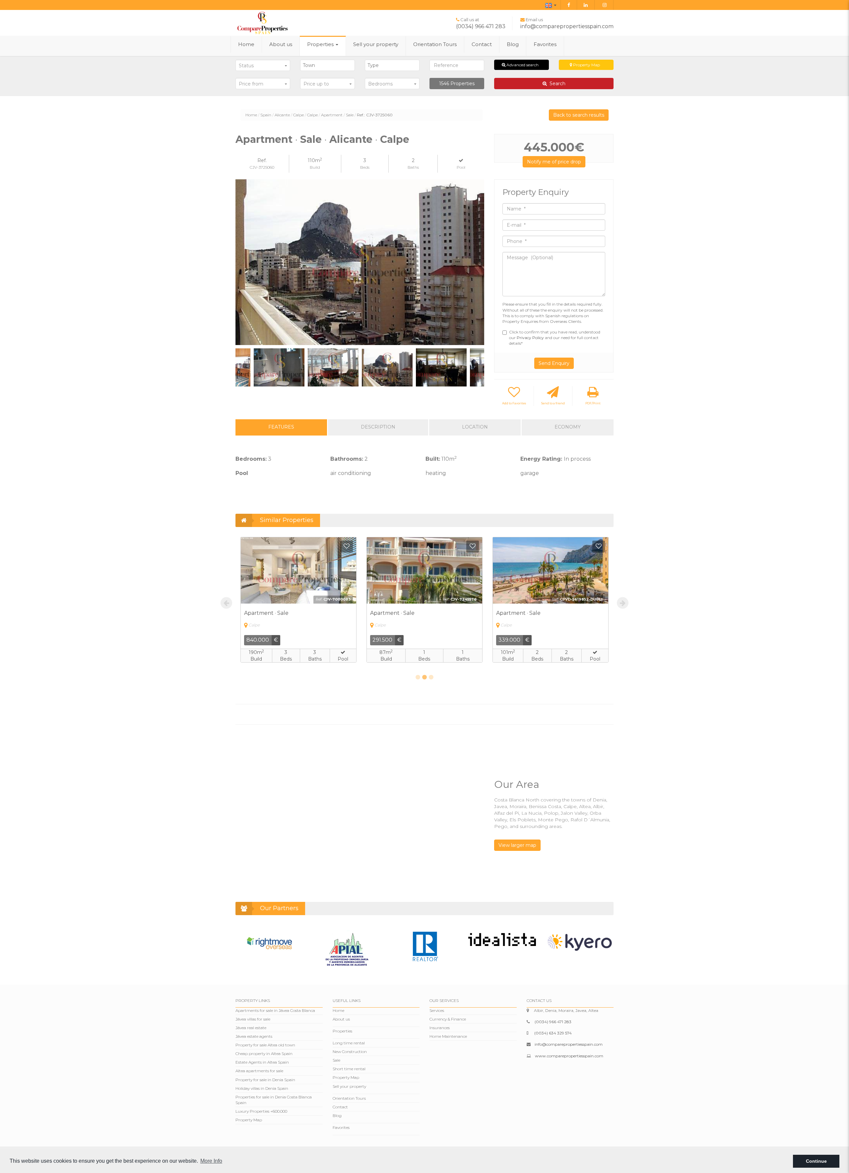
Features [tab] (281, 427)
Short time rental (349, 1068)
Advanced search (522, 64)
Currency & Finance (447, 1019)
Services (436, 1010)
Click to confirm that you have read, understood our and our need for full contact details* (554, 337)
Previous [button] (243, 262)
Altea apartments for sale (259, 1070)
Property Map (586, 64)
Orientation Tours (435, 44)
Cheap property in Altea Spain (264, 1053)
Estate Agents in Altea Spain (262, 1062)
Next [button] (477, 262)
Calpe (298, 114)
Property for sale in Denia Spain (265, 1079)
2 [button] (424, 677)
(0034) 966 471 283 (480, 26)
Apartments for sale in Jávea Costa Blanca (275, 1010)
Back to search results (578, 115)
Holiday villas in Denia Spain (261, 1088)
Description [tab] (378, 427)
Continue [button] (816, 1161)
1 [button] (418, 677)
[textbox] (329, 65)
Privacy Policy (531, 337)
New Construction (350, 1051)
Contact (482, 44)
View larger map (517, 845)
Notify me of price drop (554, 162)
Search (556, 84)
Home (246, 44)
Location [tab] (475, 427)
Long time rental (349, 1042)
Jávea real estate (250, 1027)
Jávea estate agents (253, 1036)
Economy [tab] (568, 427)
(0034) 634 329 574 (553, 1032)
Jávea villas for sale (252, 1019)
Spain (265, 114)
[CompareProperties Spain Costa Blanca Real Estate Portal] (262, 23)
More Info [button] (211, 1161)
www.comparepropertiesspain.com (569, 1055)
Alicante (282, 114)
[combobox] (327, 65)
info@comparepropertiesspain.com (567, 26)
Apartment (332, 114)
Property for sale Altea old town (265, 1044)
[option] (359, 262)
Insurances (439, 1027)
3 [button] (431, 677)
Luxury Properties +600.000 (261, 1111)
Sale (350, 114)
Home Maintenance (448, 1036)
